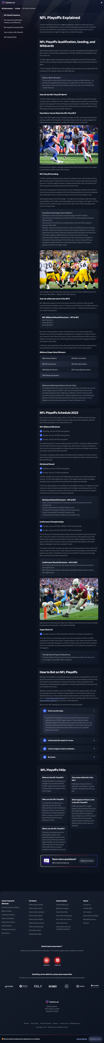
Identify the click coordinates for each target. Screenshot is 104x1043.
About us (55, 1023)
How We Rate (87, 908)
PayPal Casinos (7, 926)
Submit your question (87, 860)
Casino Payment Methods (8, 902)
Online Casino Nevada (36, 926)
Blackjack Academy (62, 908)
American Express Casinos (10, 907)
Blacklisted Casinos (89, 919)
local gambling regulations (48, 700)
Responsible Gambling (90, 915)
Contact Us (87, 904)
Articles (17, 8)
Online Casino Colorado (36, 912)
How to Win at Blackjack (64, 915)
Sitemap (86, 923)
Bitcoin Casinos (7, 911)
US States (33, 900)
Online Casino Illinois (35, 915)
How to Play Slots (62, 912)
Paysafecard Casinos (9, 929)
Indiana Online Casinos (36, 923)
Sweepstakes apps (35, 934)
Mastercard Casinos (8, 922)
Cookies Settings (81, 1039)
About (85, 900)
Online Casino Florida (36, 904)
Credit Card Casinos (8, 915)
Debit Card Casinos (8, 918)
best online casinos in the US (55, 698)
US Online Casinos (7, 8)
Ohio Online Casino (35, 930)
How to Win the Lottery (64, 919)
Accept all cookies (95, 1039)
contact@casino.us (74, 1023)
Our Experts (87, 912)
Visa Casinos (6, 933)
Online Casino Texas (35, 908)
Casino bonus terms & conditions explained (63, 927)
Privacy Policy (34, 1023)
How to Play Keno (62, 923)
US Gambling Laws (62, 904)
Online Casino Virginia (36, 919)
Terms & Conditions (45, 1023)
